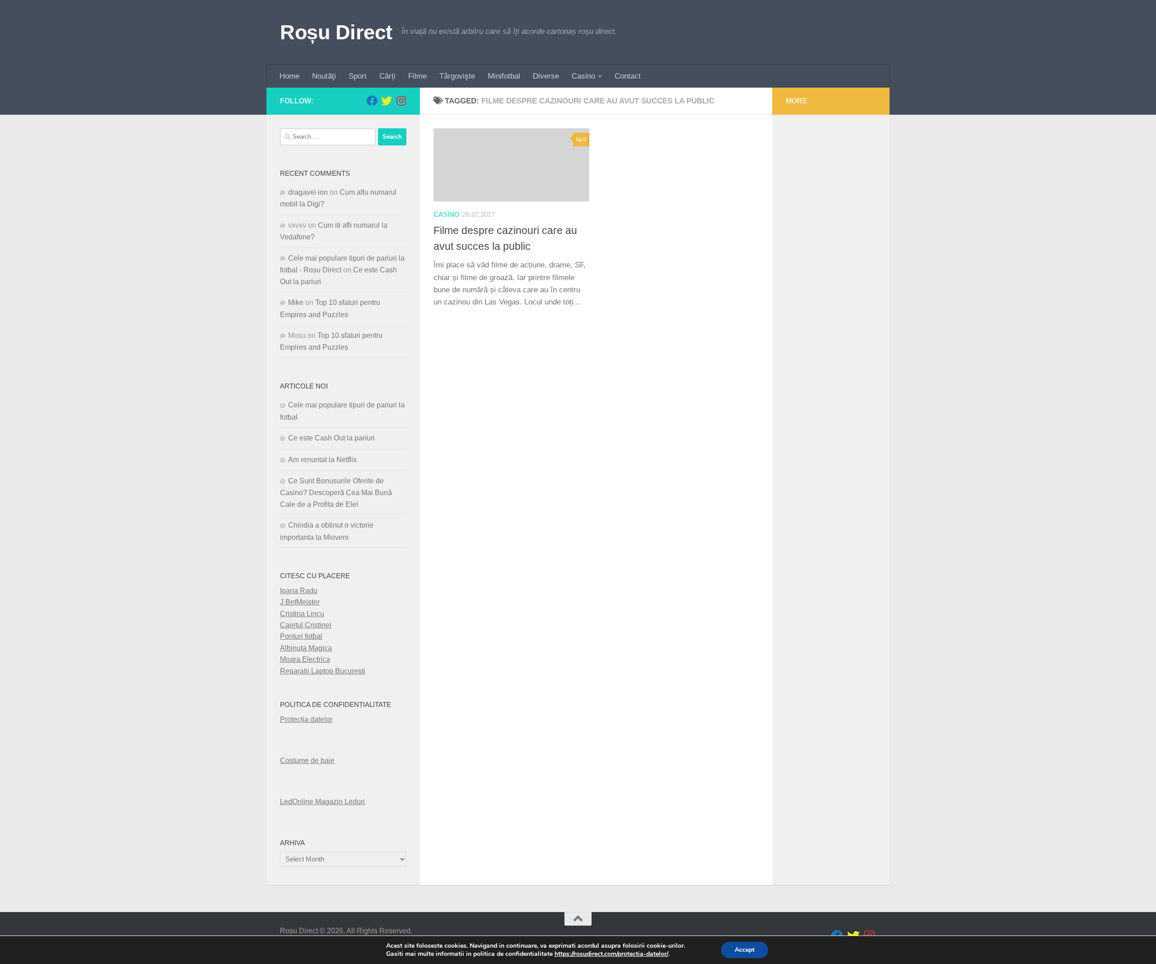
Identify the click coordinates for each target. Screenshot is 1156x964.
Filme (417, 76)
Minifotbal (504, 76)
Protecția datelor (306, 719)
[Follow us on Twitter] (386, 100)
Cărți (387, 76)
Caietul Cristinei (305, 625)
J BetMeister (300, 602)
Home (289, 76)
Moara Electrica (305, 659)
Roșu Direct (336, 32)
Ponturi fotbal (301, 636)
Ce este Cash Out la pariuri (331, 438)
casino (447, 214)
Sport (358, 76)
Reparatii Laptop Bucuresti (322, 671)
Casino (583, 76)
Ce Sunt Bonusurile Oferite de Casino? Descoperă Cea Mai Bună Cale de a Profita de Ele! (336, 492)
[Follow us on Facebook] (372, 100)
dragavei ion (308, 192)
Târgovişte (457, 76)
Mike (295, 302)
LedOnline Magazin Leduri (322, 801)
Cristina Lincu (302, 614)
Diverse (546, 76)
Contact (628, 76)
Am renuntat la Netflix (322, 459)
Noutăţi (324, 76)
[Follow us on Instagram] (401, 100)
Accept (745, 949)
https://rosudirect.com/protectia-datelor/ (611, 954)
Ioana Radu (298, 590)
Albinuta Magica (306, 648)
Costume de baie (307, 760)
